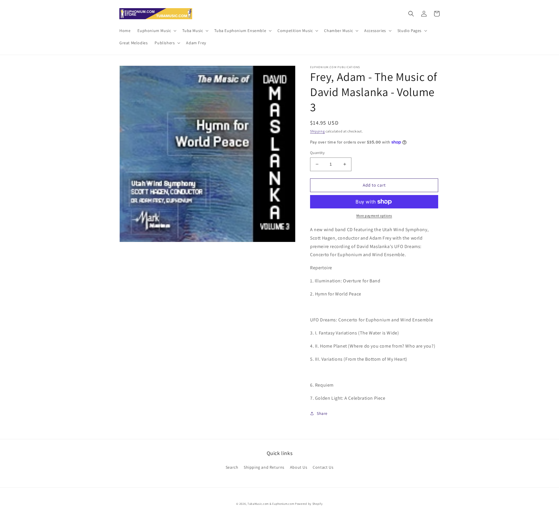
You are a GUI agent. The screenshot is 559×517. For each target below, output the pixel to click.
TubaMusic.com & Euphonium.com (270, 504)
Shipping (317, 131)
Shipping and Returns (264, 467)
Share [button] (322, 413)
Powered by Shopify (309, 504)
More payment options (374, 215)
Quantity (317, 152)
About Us (298, 467)
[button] (156, 30)
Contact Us (323, 467)
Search (232, 467)
